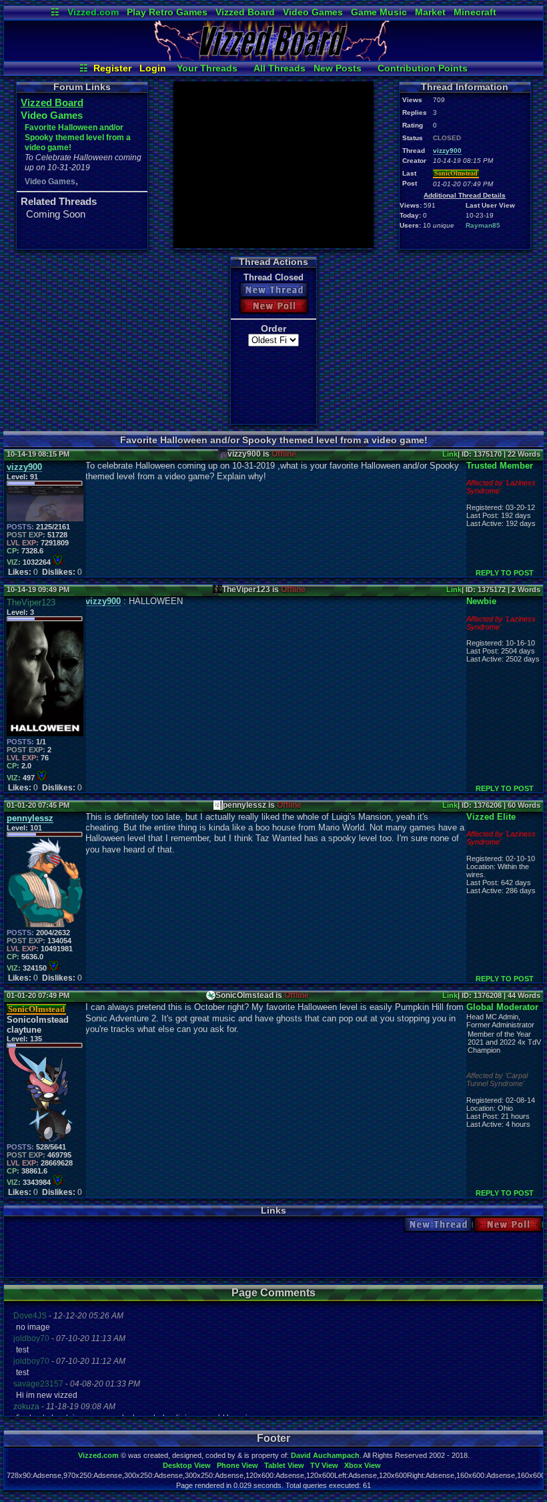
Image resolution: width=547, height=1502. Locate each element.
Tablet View (284, 1465)
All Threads (279, 68)
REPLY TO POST (505, 573)
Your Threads (207, 68)
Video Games (313, 12)
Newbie (481, 601)
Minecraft (475, 12)
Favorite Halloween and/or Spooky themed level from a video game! (78, 137)
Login (152, 68)
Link (450, 454)
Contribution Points (423, 68)
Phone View (237, 1465)
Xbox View (362, 1465)
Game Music (379, 12)
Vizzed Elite (491, 817)
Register (112, 68)
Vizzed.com (93, 12)
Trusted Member (499, 466)
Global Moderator (502, 1007)
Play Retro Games (167, 12)
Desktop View (187, 1465)
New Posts (338, 68)
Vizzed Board (245, 12)
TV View (324, 1465)
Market (430, 12)
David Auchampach (325, 1455)
